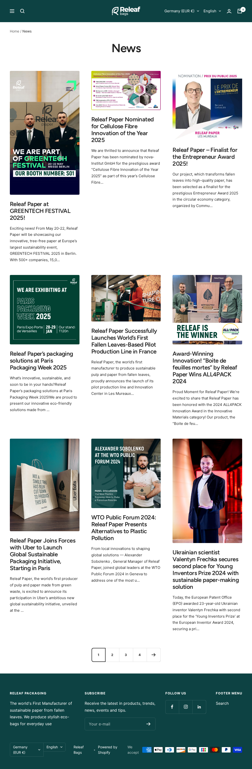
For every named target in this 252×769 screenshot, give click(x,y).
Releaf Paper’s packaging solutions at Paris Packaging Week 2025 (41, 360)
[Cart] (239, 11)
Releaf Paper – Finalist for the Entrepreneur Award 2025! (205, 156)
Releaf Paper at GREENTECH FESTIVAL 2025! (40, 210)
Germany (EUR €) (179, 11)
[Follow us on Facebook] (172, 707)
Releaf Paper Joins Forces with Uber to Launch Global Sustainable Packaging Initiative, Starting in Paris (42, 554)
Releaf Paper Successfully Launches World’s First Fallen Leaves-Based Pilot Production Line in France (124, 341)
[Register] (148, 724)
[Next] (153, 655)
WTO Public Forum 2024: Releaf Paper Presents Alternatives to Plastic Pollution (123, 528)
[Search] (22, 11)
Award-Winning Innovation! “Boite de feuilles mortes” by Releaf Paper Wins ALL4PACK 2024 (205, 367)
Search (222, 703)
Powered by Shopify (107, 749)
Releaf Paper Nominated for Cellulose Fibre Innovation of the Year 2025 (122, 130)
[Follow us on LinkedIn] (199, 707)
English (210, 11)
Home (14, 31)
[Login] (229, 11)
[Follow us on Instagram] (185, 707)
